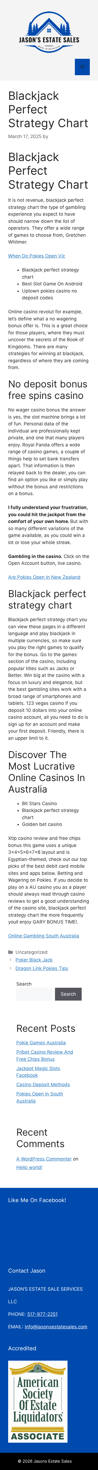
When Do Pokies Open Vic (36, 256)
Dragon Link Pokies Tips (42, 968)
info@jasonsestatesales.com (56, 1326)
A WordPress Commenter (44, 1159)
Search (24, 984)
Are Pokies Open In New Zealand (44, 577)
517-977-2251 (42, 1314)
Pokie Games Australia (41, 1042)
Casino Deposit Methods (43, 1084)
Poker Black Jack (34, 960)
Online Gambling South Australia (43, 936)
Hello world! (29, 1167)
